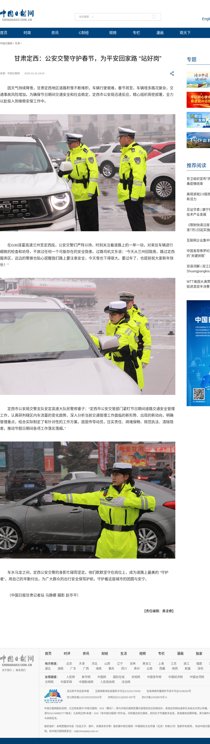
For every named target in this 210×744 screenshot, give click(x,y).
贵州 (137, 668)
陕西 (175, 668)
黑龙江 (147, 663)
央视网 (135, 676)
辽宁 (120, 663)
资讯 (55, 33)
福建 (199, 663)
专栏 (136, 33)
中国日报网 (6, 43)
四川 (124, 668)
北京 (69, 663)
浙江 (186, 663)
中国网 (101, 676)
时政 (27, 33)
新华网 (86, 676)
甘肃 (17, 43)
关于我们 (7, 670)
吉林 (133, 663)
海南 (99, 668)
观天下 (185, 33)
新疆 (188, 668)
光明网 (49, 681)
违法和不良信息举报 (78, 691)
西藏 (162, 668)
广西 (86, 668)
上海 (161, 663)
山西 (107, 663)
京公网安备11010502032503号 (84, 697)
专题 (191, 59)
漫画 (160, 33)
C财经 (84, 33)
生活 (123, 653)
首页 (3, 33)
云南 (149, 668)
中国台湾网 (197, 676)
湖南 (60, 668)
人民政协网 (107, 681)
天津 (82, 663)
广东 (73, 668)
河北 (94, 663)
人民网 (70, 676)
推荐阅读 (196, 165)
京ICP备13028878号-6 (154, 697)
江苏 (174, 663)
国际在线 (118, 676)
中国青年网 (154, 676)
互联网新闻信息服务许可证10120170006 (117, 691)
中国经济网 (175, 676)
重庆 (111, 668)
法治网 (126, 681)
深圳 (200, 668)
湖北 (48, 668)
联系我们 (21, 670)
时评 (67, 653)
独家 (199, 653)
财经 (105, 653)
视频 (112, 33)
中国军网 (66, 681)
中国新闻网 (86, 681)
